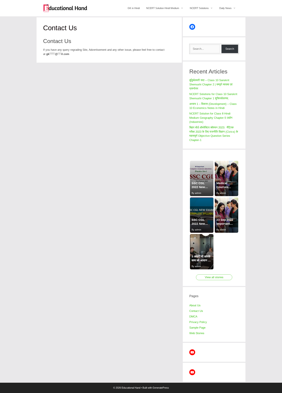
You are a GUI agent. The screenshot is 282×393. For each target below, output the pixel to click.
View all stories (214, 277)
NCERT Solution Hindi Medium (162, 8)
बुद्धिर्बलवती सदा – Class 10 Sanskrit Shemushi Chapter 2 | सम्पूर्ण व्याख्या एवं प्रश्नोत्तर (210, 84)
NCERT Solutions (199, 8)
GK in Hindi (134, 8)
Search (229, 48)
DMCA (193, 316)
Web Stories (196, 333)
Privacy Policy (198, 322)
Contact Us (196, 311)
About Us (195, 305)
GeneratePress (161, 387)
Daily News (225, 8)
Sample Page (197, 327)
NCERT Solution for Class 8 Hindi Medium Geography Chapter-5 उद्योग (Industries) (211, 117)
